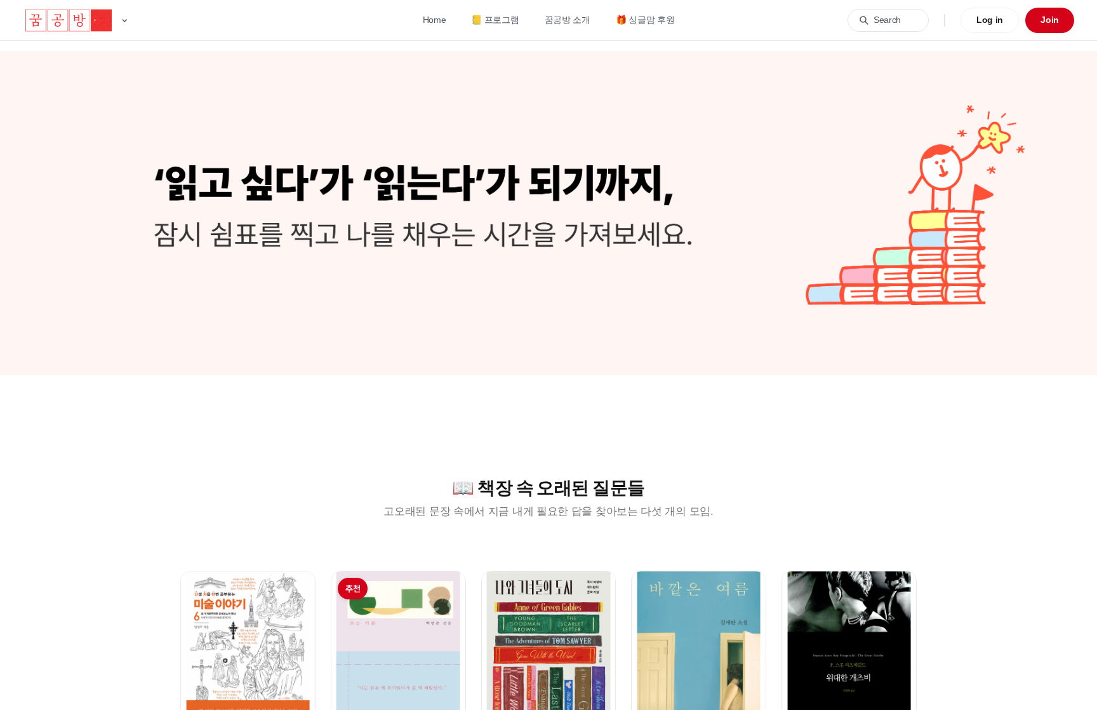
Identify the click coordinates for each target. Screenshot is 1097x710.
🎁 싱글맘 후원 (645, 20)
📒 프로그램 (495, 20)
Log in (989, 20)
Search (887, 20)
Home (434, 20)
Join (1049, 20)
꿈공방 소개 (567, 20)
